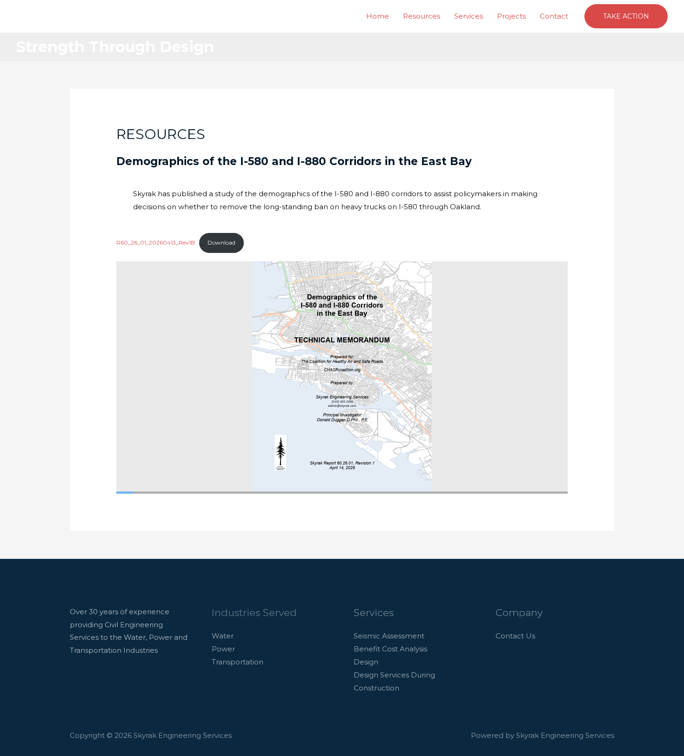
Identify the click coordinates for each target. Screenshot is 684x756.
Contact (554, 16)
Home (377, 16)
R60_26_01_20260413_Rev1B (155, 242)
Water (223, 635)
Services (468, 16)
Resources (421, 16)
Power (223, 648)
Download (221, 242)
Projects (511, 16)
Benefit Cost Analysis (390, 648)
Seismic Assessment (389, 635)
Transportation (237, 661)
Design (366, 661)
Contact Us (515, 635)
